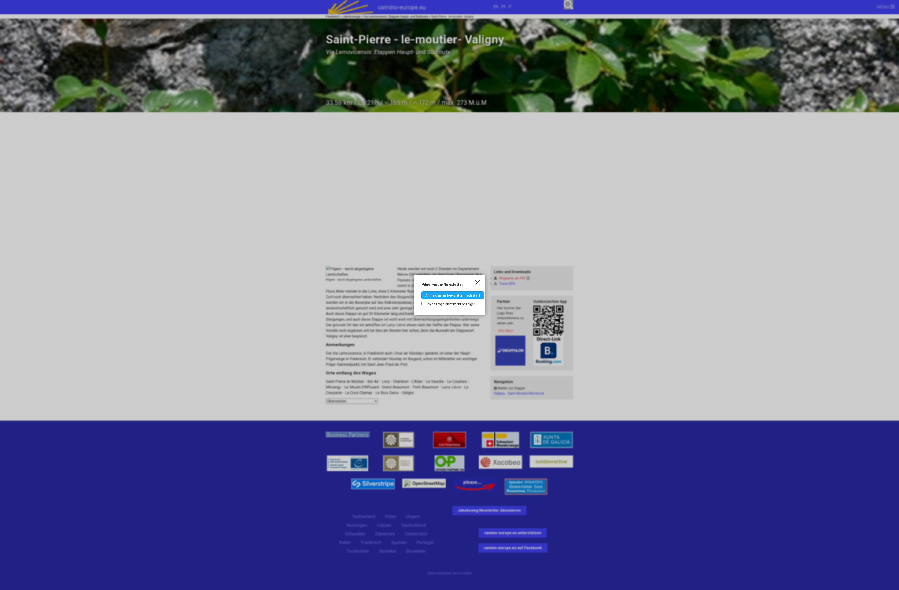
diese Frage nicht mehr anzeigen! (451, 304)
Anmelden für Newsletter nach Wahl (452, 295)
